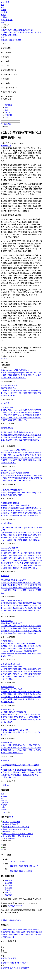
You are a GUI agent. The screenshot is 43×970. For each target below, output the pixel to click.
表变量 (6, 403)
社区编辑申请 (6, 124)
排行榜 (13, 30)
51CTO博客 (9, 866)
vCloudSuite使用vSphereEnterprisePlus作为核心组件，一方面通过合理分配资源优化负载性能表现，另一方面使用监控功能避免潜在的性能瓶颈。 (21, 375)
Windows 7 (4, 470)
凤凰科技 (24, 929)
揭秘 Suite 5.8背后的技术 (15, 370)
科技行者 (37, 929)
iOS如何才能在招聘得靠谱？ (14, 712)
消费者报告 (5, 664)
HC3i (18, 861)
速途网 (21, 932)
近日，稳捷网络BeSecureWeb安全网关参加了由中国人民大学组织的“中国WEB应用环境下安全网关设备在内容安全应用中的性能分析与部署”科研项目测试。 (21, 478)
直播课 (23, 30)
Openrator (4, 548)
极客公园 (7, 934)
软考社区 (4, 12)
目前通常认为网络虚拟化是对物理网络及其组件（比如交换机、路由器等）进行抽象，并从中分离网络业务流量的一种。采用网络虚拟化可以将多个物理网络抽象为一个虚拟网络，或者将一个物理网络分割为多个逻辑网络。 (21, 588)
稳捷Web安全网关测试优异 (15, 473)
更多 (11, 817)
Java (7, 785)
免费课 (3, 15)
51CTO (7, 861)
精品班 (3, 10)
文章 (2, 40)
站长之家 (15, 932)
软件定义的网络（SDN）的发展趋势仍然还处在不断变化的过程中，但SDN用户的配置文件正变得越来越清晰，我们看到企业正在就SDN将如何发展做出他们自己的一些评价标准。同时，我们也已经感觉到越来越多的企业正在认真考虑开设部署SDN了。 (21, 415)
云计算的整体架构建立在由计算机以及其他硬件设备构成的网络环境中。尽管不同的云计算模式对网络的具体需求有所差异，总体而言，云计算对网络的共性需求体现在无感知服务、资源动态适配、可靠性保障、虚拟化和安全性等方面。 (21, 674)
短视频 (18, 30)
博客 (2, 5)
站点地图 (8, 885)
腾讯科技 (11, 929)
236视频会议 (15, 934)
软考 (14, 32)
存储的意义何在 (12, 600)
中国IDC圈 (24, 934)
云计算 (11, 687)
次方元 (5, 937)
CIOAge (13, 861)
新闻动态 (8, 883)
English (7, 890)
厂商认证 (32, 32)
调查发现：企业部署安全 (14, 730)
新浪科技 (4, 929)
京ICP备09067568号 (15, 906)
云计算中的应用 (12, 666)
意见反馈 (8, 888)
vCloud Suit (5, 385)
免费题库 (14, 35)
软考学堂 (29, 30)
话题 (6, 110)
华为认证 (26, 32)
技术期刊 (8, 115)
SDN (7, 408)
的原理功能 (10, 550)
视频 (6, 107)
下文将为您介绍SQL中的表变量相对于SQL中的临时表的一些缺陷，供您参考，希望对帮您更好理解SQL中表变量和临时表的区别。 (21, 393)
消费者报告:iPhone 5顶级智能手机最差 (18, 644)
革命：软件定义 (15, 505)
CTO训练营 (27, 871)
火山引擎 (11, 937)
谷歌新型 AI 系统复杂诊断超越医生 (17, 432)
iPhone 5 (17, 664)
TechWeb (4, 932)
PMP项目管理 (6, 35)
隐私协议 (8, 895)
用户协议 (8, 892)
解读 (7, 743)
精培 (15, 871)
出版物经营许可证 (14, 920)
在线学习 (4, 37)
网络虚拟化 (8, 428)
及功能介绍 (13, 580)
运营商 (11, 664)
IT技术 (38, 32)
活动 (6, 118)
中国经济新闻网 (29, 932)
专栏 (16, 40)
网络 (2, 621)
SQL (2, 403)
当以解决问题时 (12, 490)
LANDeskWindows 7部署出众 (15, 450)
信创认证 (19, 32)
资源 (6, 40)
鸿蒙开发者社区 (7, 20)
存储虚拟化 (8, 621)
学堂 (2, 7)
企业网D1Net (32, 934)
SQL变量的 (8, 388)
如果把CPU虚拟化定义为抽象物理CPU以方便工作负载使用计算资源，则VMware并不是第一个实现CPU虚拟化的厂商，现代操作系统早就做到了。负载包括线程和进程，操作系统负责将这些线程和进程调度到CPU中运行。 (21, 608)
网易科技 (17, 929)
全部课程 (4, 32)
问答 (9, 40)
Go (2, 785)
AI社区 (7, 112)
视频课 (3, 30)
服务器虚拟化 (14, 503)
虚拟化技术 (13, 385)
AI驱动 (10, 548)
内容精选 (8, 105)
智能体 (15, 548)
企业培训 (4, 17)
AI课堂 (3, 22)
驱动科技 (31, 929)
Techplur (22, 861)
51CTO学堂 (9, 871)
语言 (4, 785)
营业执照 (4, 920)
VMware (4, 358)
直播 (19, 40)
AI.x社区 (35, 866)
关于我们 (8, 880)
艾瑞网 (9, 932)
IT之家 (37, 932)
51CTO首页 (5, 2)
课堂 (12, 40)
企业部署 (11, 470)
